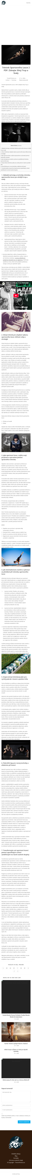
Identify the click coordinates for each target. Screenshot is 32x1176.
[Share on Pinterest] (10, 968)
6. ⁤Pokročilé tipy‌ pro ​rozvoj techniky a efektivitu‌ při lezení (13, 166)
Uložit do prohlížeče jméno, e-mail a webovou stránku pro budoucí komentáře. (15, 1116)
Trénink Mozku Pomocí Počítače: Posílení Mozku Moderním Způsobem (16, 1016)
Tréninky (13, 80)
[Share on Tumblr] (28, 968)
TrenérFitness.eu (11, 78)
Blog (16, 1156)
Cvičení (8, 80)
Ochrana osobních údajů (16, 1160)
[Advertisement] (16, 22)
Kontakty (16, 1158)
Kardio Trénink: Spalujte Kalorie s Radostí (16, 1043)
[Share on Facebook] (6, 968)
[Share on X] (3, 968)
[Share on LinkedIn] (13, 968)
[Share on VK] (21, 968)
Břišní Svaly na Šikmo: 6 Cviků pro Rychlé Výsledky (16, 1050)
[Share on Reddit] (24, 968)
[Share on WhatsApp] (17, 971)
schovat (19, 145)
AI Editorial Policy (16, 1174)
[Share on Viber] (17, 968)
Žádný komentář (23, 80)
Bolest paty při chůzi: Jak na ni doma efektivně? (16, 1080)
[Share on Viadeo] (14, 971)
